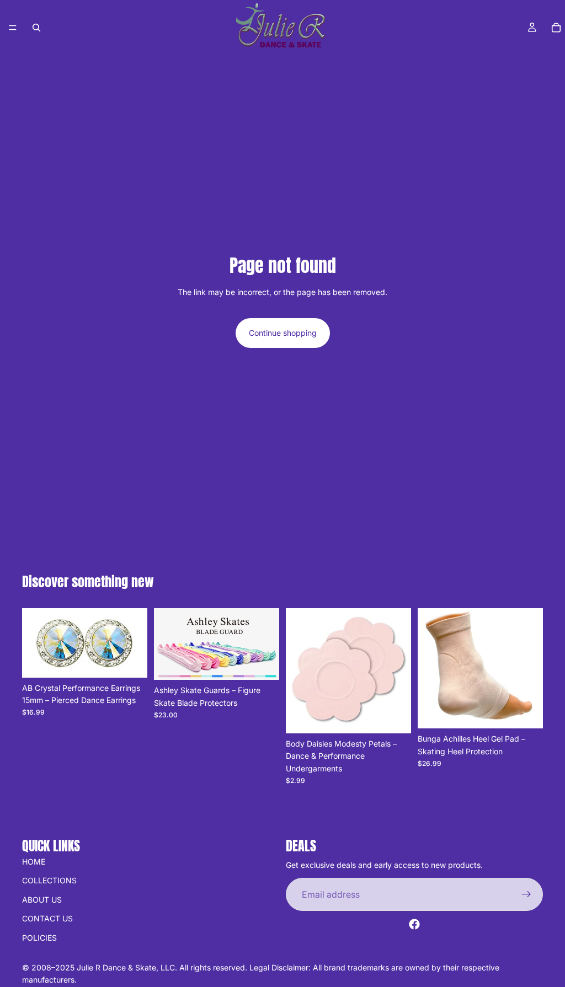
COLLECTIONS (49, 880)
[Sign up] (526, 894)
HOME (33, 861)
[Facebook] (414, 924)
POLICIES (39, 937)
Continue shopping (283, 332)
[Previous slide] (166, 644)
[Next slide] (267, 644)
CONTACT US (47, 918)
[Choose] (262, 663)
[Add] (130, 660)
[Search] (36, 27)
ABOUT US (42, 899)
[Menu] (12, 27)
